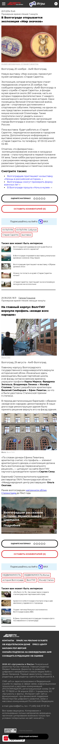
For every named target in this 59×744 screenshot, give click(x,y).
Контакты (8, 640)
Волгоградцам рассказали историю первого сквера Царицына (23, 516)
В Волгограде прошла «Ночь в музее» (28, 187)
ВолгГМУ (5, 357)
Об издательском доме (16, 644)
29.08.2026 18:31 (8, 298)
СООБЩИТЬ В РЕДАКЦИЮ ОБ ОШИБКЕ (22, 656)
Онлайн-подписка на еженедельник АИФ (26, 652)
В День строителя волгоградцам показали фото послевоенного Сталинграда (33, 619)
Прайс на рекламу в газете (31, 640)
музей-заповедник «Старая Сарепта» (20, 64)
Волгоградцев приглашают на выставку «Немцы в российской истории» (28, 177)
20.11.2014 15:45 (8, 11)
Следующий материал (28, 736)
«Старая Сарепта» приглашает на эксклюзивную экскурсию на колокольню (34, 283)
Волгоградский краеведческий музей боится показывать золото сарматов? (32, 248)
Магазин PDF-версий (14, 648)
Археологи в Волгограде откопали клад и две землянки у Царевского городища (33, 602)
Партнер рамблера (25, 730)
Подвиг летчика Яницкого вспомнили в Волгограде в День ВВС (30, 611)
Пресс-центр (39, 644)
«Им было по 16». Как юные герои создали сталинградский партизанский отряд (31, 593)
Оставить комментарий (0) (30, 209)
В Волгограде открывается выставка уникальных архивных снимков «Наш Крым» (34, 257)
